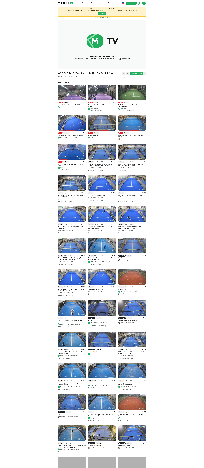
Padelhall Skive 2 (104, 322)
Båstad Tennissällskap (134, 291)
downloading (78, 10)
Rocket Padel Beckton (72, 107)
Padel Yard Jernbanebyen (127, 110)
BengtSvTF (124, 291)
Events (94, 3)
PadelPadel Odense (95, 139)
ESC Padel (93, 168)
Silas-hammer (94, 322)
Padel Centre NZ (106, 261)
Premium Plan (94, 10)
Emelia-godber (64, 137)
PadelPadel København (73, 416)
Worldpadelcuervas (65, 168)
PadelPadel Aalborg (131, 322)
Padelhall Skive (102, 447)
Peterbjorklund (124, 139)
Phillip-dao (123, 108)
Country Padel (73, 137)
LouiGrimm (93, 447)
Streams (86, 3)
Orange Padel (133, 139)
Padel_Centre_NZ (95, 261)
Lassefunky (63, 416)
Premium (103, 3)
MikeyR (122, 322)
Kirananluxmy (124, 260)
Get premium (102, 13)
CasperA (93, 354)
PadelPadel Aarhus (134, 260)
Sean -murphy (94, 108)
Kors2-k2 (62, 107)
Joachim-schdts (95, 137)
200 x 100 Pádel (64, 169)
